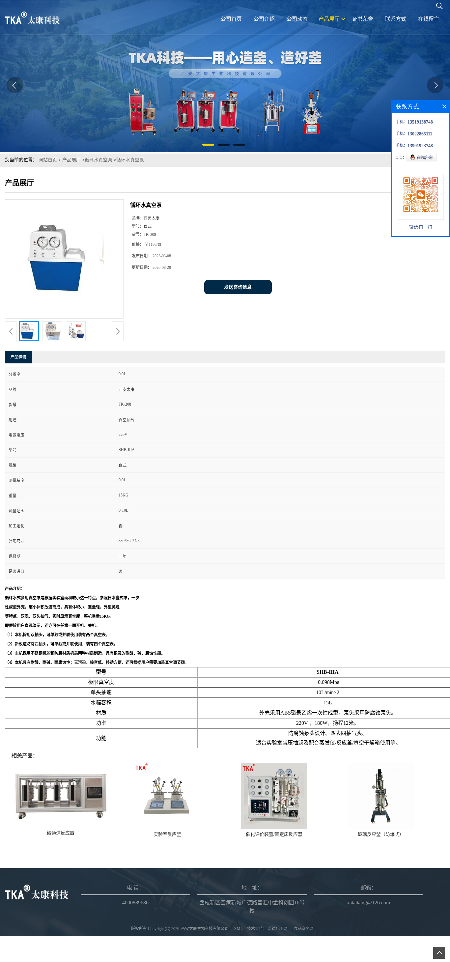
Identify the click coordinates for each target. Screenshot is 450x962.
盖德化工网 (278, 928)
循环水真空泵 (98, 159)
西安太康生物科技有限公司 (205, 928)
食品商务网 (304, 928)
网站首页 (48, 159)
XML (238, 928)
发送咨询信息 (238, 287)
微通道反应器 (60, 833)
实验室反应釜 (167, 834)
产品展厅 (71, 159)
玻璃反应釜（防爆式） (381, 834)
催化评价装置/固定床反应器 (274, 834)
